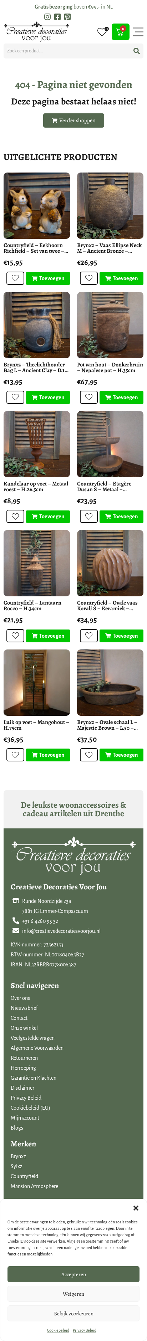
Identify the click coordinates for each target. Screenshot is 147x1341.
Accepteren (73, 1274)
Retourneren (24, 1058)
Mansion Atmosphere (34, 1186)
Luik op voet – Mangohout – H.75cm (36, 725)
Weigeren (73, 1294)
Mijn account (25, 1118)
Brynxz (18, 1156)
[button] (136, 1208)
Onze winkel (24, 1028)
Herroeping (23, 1068)
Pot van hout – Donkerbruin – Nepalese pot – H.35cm (110, 367)
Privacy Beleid (84, 1330)
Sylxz (16, 1166)
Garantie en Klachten (33, 1078)
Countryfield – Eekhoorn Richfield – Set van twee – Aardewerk (34, 251)
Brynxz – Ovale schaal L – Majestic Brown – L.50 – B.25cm (107, 728)
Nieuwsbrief (24, 1008)
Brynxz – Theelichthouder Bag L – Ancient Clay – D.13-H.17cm (36, 370)
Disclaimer (22, 1088)
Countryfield (24, 1176)
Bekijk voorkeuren (73, 1313)
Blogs (17, 1128)
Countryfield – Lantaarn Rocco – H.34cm (32, 605)
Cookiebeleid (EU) (30, 1108)
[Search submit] (136, 50)
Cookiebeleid (58, 1330)
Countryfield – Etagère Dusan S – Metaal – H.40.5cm (104, 489)
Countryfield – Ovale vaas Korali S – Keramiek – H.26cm (107, 608)
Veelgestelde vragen (33, 1038)
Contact (19, 1018)
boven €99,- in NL (74, 7)
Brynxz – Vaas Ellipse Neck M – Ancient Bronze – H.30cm (109, 251)
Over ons (20, 998)
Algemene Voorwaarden (37, 1048)
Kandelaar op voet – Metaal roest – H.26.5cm (36, 486)
